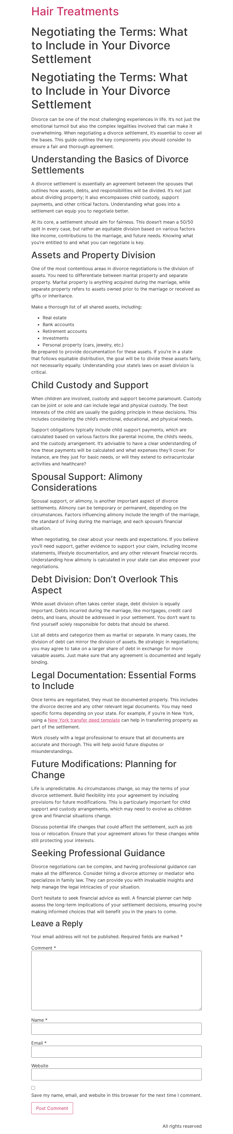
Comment (43, 948)
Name (39, 1020)
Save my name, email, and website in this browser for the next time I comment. (116, 1095)
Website (39, 1065)
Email (39, 1043)
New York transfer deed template (84, 720)
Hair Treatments (75, 11)
